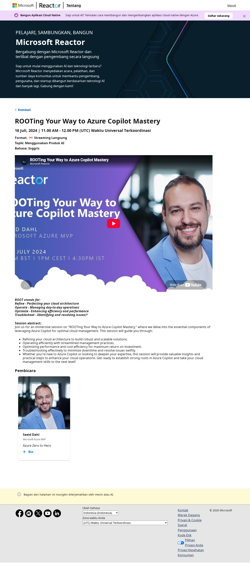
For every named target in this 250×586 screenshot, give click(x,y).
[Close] (244, 16)
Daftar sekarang (218, 16)
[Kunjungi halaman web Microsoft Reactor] (50, 5)
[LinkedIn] (57, 514)
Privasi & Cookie (190, 520)
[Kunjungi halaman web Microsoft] (23, 5)
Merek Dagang (189, 515)
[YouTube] (48, 514)
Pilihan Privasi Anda (194, 542)
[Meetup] (29, 514)
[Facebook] (20, 514)
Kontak (183, 510)
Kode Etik (185, 535)
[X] (39, 514)
